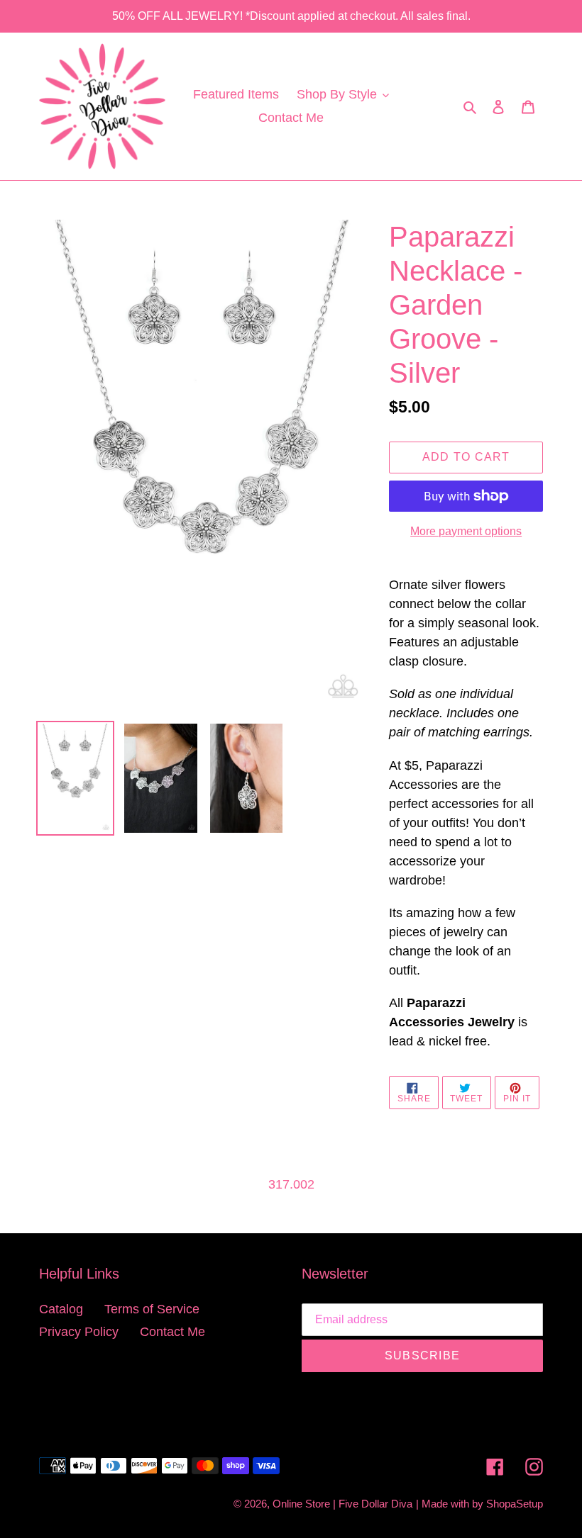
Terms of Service (151, 1309)
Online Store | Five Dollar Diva (342, 1504)
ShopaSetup (514, 1504)
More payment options (466, 531)
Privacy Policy (79, 1332)
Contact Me (172, 1332)
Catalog (61, 1309)
